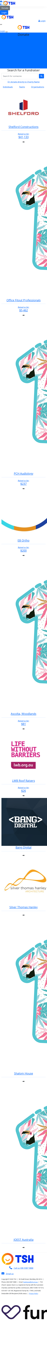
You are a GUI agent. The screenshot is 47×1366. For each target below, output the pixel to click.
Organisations (37, 87)
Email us (10, 1273)
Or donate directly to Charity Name (24, 82)
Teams (22, 87)
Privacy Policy (33, 1294)
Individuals (8, 87)
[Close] (6, 31)
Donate (5, 8)
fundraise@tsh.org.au (30, 1282)
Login (4, 12)
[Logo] (9, 3)
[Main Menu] (1, 24)
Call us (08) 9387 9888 (23, 1268)
